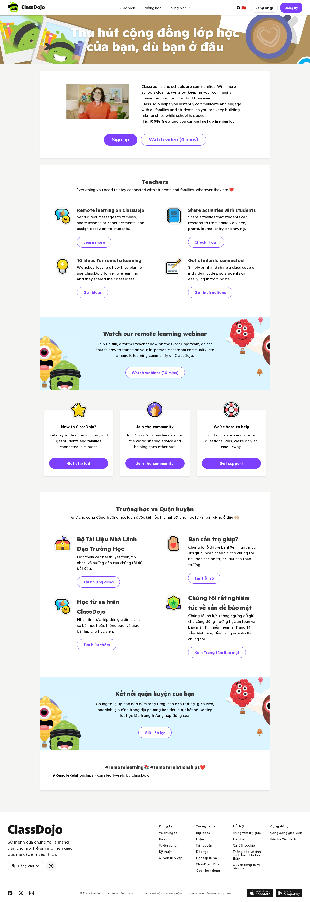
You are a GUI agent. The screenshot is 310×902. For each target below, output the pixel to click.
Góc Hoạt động (208, 870)
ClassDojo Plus (207, 864)
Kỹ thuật (165, 851)
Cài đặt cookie (244, 845)
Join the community (155, 463)
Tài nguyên (204, 845)
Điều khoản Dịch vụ (121, 893)
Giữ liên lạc (155, 732)
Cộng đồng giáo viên (286, 833)
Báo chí (164, 839)
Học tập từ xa (206, 858)
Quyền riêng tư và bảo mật (247, 866)
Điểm (200, 839)
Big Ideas (203, 833)
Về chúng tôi (168, 833)
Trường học (152, 8)
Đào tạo (202, 851)
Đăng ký (291, 8)
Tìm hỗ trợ (204, 578)
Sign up (120, 140)
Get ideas (92, 292)
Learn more (94, 242)
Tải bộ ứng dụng (98, 582)
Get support (231, 463)
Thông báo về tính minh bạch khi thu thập (247, 855)
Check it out (206, 242)
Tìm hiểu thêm (96, 644)
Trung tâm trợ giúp (247, 833)
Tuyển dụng (168, 845)
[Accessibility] (51, 866)
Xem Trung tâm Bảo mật (217, 652)
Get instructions (210, 292)
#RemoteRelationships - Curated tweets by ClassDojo (101, 775)
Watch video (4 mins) (173, 140)
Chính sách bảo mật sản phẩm (162, 893)
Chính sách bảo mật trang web (210, 893)
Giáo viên (127, 8)
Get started (78, 463)
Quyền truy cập (170, 858)
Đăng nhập (264, 8)
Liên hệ (238, 839)
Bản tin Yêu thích (283, 839)
